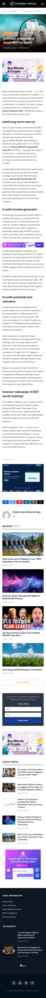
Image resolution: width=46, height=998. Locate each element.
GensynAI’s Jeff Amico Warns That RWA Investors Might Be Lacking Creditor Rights (30, 772)
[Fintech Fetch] (23, 4)
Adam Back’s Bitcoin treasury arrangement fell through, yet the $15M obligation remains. (30, 787)
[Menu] (3, 4)
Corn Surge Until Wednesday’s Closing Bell (22, 669)
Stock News (8, 33)
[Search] (42, 4)
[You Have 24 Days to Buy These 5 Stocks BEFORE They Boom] (23, 618)
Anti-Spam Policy (9, 917)
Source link (7, 459)
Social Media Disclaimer (11, 909)
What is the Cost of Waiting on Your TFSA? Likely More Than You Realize (22, 560)
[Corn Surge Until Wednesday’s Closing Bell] (23, 655)
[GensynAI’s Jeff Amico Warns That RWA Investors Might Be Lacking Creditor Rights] (8, 772)
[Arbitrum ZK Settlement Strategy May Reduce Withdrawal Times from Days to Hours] (8, 802)
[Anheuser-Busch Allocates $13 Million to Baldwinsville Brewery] (23, 581)
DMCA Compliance (9, 913)
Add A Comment (23, 682)
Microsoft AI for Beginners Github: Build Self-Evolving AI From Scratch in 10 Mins (30, 950)
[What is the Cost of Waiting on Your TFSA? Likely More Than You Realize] (23, 544)
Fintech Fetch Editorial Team (27, 512)
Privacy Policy (23, 703)
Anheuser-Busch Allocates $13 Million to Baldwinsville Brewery (21, 597)
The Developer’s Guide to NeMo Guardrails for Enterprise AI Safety (28, 935)
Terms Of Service (9, 905)
